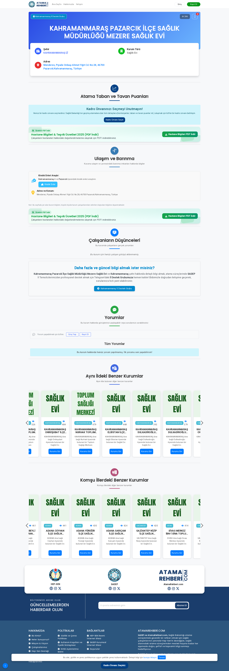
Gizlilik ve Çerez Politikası (67, 637)
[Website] (51, 588)
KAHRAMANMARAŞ (54, 52)
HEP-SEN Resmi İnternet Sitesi (96, 637)
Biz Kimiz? (36, 635)
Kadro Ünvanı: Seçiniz (114, 665)
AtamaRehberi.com (151, 631)
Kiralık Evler (50, 184)
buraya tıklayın (150, 657)
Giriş (180, 4)
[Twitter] (59, 588)
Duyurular (95, 649)
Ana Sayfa (56, 4)
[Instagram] (55, 588)
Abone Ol (182, 605)
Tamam (162, 657)
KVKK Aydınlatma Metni (68, 650)
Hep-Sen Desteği (40, 651)
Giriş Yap (72, 334)
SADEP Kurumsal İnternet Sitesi (96, 643)
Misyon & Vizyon (40, 643)
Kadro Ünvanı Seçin (114, 119)
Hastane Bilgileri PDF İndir (181, 134)
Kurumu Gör (55, 451)
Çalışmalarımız (39, 647)
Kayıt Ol (193, 4)
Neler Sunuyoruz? (40, 639)
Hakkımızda (68, 4)
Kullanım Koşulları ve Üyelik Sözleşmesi (70, 643)
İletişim (79, 4)
